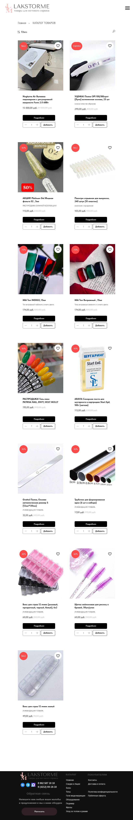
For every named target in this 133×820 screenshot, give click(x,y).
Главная (22, 22)
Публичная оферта (97, 796)
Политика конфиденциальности (103, 792)
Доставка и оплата (96, 784)
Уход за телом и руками (77, 811)
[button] (39, 811)
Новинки (70, 780)
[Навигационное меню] (127, 8)
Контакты (92, 780)
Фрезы (69, 807)
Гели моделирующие (75, 796)
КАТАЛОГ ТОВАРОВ (44, 22)
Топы (68, 792)
